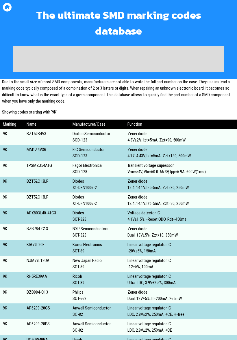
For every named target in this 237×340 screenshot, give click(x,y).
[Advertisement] (118, 59)
